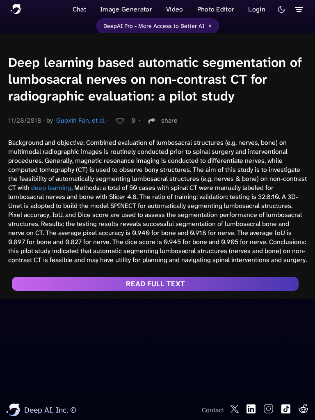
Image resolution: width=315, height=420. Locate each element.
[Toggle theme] (281, 9)
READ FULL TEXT (155, 284)
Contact (213, 410)
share (169, 120)
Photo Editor (216, 9)
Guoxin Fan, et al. (80, 120)
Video (174, 9)
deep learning (51, 187)
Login (256, 9)
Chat (79, 9)
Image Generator (126, 9)
